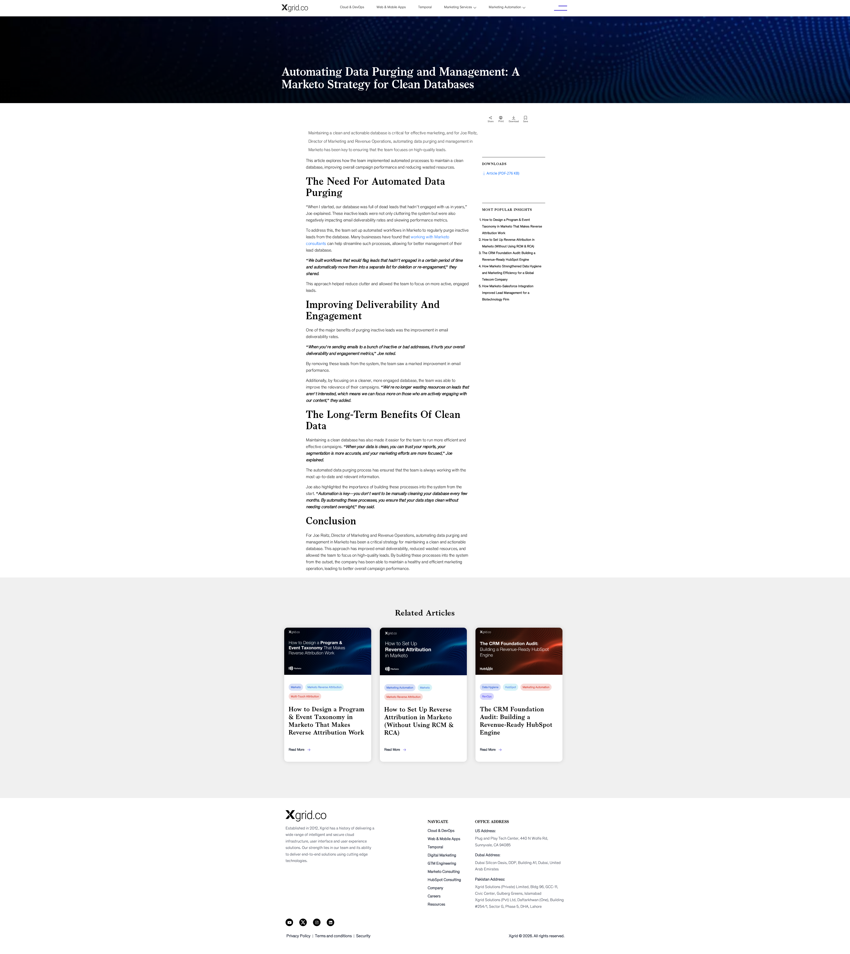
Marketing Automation (399, 687)
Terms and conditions (333, 936)
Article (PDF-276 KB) (503, 173)
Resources (436, 904)
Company (435, 888)
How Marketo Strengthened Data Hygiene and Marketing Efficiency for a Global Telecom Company (511, 272)
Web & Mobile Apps (444, 839)
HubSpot (510, 687)
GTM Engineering (442, 863)
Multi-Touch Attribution (305, 696)
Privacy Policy (298, 936)
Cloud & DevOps (441, 830)
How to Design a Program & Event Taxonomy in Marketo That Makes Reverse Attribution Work (512, 226)
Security (363, 936)
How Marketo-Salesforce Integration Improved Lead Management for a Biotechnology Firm (507, 292)
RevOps (487, 696)
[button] (460, 7)
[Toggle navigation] (560, 8)
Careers (434, 896)
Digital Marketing (442, 855)
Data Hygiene (490, 687)
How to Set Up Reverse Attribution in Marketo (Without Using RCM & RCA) (508, 243)
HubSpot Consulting (444, 879)
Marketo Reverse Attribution (324, 687)
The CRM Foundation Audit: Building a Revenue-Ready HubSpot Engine (508, 256)
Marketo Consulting (444, 871)
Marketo (296, 687)
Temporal (435, 847)
